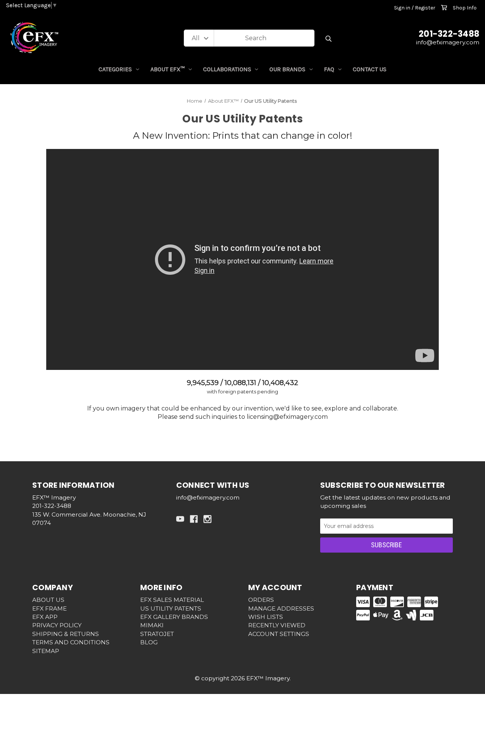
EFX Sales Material (172, 599)
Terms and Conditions (71, 642)
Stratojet (157, 633)
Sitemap (45, 651)
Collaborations (227, 69)
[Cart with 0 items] (444, 8)
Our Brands (287, 69)
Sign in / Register (414, 8)
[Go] (328, 38)
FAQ (329, 69)
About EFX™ (167, 69)
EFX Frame (49, 608)
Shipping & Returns (65, 633)
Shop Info (465, 8)
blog (149, 642)
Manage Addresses (281, 608)
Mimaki (152, 625)
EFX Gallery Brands (174, 616)
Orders (261, 599)
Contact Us (369, 69)
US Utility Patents (170, 608)
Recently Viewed (276, 625)
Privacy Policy (56, 625)
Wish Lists (265, 616)
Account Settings (278, 633)
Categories (115, 69)
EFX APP (45, 616)
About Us (48, 599)
